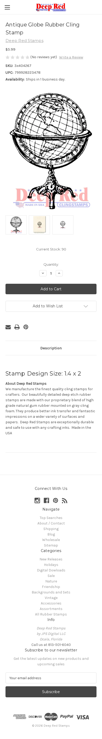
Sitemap (51, 545)
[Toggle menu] (7, 7)
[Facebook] (46, 500)
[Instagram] (37, 500)
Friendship (51, 587)
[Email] (8, 327)
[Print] (17, 327)
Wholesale (51, 540)
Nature (51, 581)
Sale (51, 576)
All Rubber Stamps (51, 614)
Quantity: (51, 264)
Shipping (51, 529)
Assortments (51, 609)
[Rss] (64, 500)
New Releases (51, 559)
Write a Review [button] (71, 57)
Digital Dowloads (51, 570)
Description (51, 348)
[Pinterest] (26, 327)
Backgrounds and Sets (51, 592)
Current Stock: (51, 249)
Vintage (51, 598)
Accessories (51, 603)
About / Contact (51, 523)
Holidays (51, 565)
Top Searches (51, 518)
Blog (51, 534)
